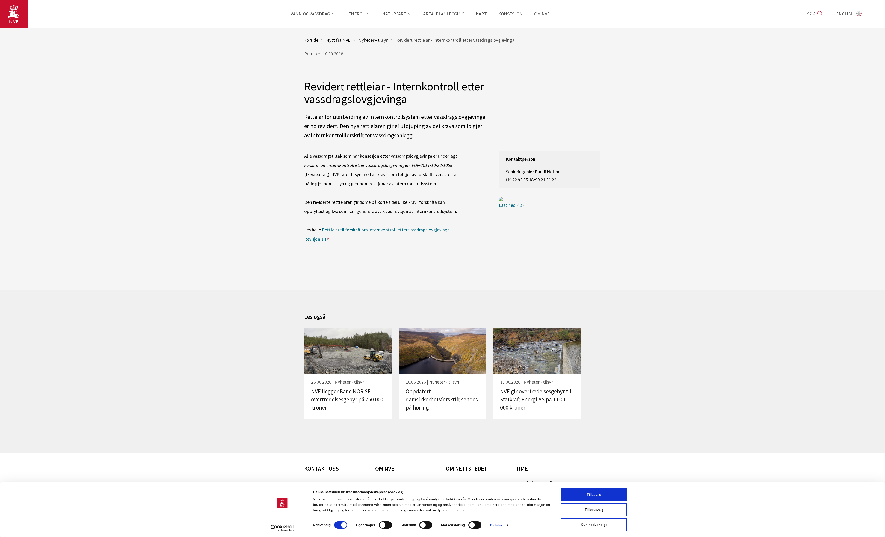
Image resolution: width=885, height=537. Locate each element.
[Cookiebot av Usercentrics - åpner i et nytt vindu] (282, 528)
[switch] (385, 525)
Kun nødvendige (594, 525)
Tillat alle (594, 494)
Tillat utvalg (594, 510)
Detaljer (496, 525)
